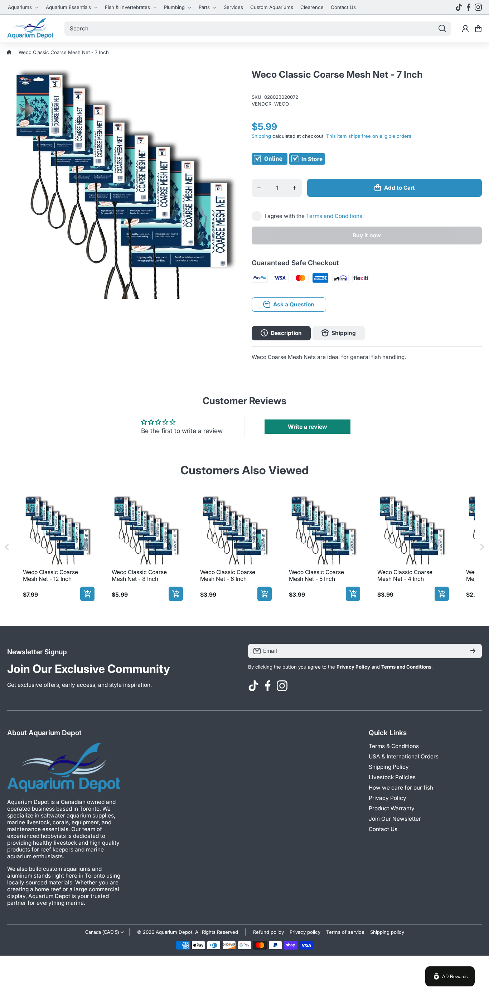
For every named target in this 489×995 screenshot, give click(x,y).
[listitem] (57, 547)
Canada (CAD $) (102, 932)
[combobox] (257, 28)
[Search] (442, 28)
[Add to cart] (87, 594)
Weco (281, 104)
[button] (478, 28)
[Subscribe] (473, 651)
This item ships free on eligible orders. (369, 136)
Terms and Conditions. (335, 216)
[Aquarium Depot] (30, 28)
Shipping (261, 136)
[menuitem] (23, 7)
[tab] (339, 333)
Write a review (307, 426)
